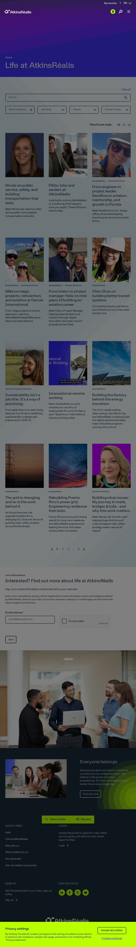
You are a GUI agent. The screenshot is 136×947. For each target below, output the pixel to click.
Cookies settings (112, 938)
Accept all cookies (112, 930)
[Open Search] (120, 11)
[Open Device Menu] (128, 11)
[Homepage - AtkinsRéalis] (18, 12)
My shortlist (110, 3)
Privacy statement (16, 940)
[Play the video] (113, 11)
